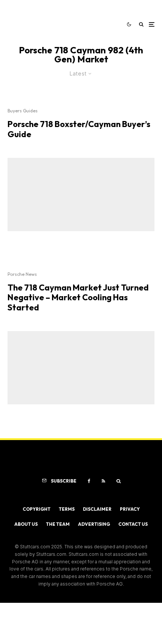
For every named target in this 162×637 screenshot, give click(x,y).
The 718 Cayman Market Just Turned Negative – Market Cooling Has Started (78, 297)
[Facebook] (89, 481)
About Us (26, 524)
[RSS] (103, 481)
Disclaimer (97, 509)
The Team (58, 524)
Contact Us (133, 524)
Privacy (130, 509)
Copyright (36, 509)
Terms (67, 509)
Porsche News (22, 274)
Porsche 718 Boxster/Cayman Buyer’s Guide (79, 129)
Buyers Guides (23, 110)
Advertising (94, 524)
